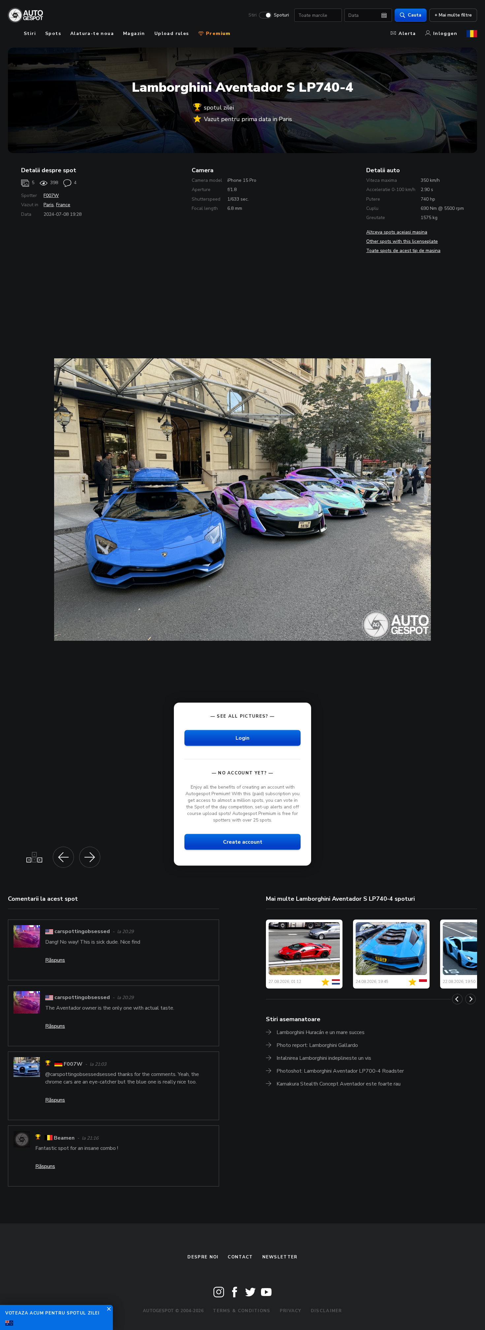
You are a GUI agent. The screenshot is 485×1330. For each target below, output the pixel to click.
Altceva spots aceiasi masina (396, 232)
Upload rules (171, 33)
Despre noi (202, 1257)
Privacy (291, 1311)
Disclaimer (326, 1311)
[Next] (470, 999)
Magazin (134, 33)
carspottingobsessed (82, 931)
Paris (49, 205)
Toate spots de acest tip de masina (403, 250)
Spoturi (281, 15)
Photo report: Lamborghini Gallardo (317, 1045)
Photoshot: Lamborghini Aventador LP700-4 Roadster (340, 1071)
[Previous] (457, 999)
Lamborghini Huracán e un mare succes (320, 1032)
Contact (240, 1257)
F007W (51, 195)
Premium (217, 33)
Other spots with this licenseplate (402, 241)
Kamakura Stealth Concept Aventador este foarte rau (338, 1083)
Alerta (407, 33)
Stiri (252, 15)
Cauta (414, 15)
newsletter (280, 1257)
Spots (53, 33)
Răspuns (55, 960)
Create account (242, 842)
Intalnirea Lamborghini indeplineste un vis (323, 1058)
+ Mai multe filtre (453, 15)
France (63, 205)
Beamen (64, 1138)
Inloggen (445, 33)
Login (242, 737)
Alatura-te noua (92, 33)
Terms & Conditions (241, 1311)
